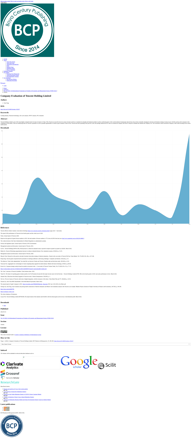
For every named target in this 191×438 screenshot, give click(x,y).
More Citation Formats (6, 344)
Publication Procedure (12, 80)
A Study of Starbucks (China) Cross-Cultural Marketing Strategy (19, 397)
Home (5, 88)
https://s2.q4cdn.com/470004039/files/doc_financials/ (35, 284)
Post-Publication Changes (13, 76)
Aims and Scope (10, 63)
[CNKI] (41, 368)
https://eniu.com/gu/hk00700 (7, 289)
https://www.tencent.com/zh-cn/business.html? (39, 230)
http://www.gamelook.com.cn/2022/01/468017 (73, 238)
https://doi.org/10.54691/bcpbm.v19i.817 (10, 109)
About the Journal (11, 61)
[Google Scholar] (79, 368)
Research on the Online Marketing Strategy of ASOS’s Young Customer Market (22, 394)
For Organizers (7, 78)
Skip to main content (5, 1)
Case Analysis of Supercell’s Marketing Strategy (15, 391)
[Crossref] (10, 375)
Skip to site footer (29, 1)
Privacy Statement (11, 69)
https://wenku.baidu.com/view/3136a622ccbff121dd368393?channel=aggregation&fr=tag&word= (24, 268)
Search (3, 83)
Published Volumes (8, 71)
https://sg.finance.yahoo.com (7, 291)
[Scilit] (107, 368)
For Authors (6, 72)
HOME (5, 59)
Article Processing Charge (13, 75)
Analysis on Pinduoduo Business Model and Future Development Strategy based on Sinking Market (27, 399)
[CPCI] (12, 368)
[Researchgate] (10, 384)
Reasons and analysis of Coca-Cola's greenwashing (16, 389)
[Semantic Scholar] (10, 379)
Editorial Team (10, 67)
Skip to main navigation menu (18, 1)
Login (5, 85)
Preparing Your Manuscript (13, 73)
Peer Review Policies (12, 79)
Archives (6, 89)
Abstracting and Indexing (13, 64)
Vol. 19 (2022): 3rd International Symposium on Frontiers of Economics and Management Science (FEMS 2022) (30, 90)
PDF (5, 305)
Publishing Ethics (11, 68)
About (5, 60)
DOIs (8, 65)
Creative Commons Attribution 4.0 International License (28, 334)
